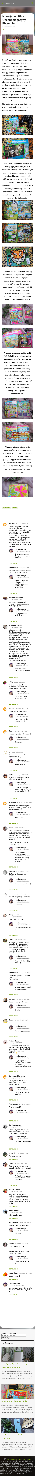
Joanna (11, 1020)
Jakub (11, 731)
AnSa (11, 827)
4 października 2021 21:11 (23, 881)
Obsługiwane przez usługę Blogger (18, 1459)
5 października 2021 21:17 (23, 1173)
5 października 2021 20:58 (23, 1058)
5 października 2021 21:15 (23, 1138)
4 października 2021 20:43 (23, 762)
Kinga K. (12, 1153)
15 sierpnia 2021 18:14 (16, 916)
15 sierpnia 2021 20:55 (23, 999)
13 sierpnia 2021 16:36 (16, 599)
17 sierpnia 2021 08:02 (16, 1191)
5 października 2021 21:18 (23, 1230)
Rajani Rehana (14, 1210)
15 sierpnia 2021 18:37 (20, 939)
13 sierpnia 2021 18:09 (16, 627)
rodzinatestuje (20, 549)
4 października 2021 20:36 (23, 611)
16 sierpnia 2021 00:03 (16, 1042)
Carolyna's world (15, 1125)
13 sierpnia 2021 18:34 (20, 682)
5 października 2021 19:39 (23, 716)
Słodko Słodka (14, 1189)
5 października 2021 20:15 (23, 849)
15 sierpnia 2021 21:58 (21, 1020)
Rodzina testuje (9, 3)
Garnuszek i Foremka (17, 1076)
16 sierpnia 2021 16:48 (22, 1153)
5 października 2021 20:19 (23, 984)
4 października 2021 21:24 (23, 924)
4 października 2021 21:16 (23, 902)
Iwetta (11, 1243)
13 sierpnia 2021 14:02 (21, 524)
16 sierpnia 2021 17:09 (20, 1163)
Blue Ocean (6, 508)
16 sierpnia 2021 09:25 (25, 1104)
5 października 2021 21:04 (23, 1089)
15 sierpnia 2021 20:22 (25, 972)
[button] (3, 30)
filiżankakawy (14, 1041)
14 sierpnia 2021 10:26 (20, 731)
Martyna (12, 871)
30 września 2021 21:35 (22, 665)
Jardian (12, 524)
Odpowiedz (13, 563)
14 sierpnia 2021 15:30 (22, 774)
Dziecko (15, 508)
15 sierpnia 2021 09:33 (20, 827)
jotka (11, 682)
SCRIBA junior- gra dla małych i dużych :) (14, 1401)
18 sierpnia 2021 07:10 (21, 1243)
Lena (11, 894)
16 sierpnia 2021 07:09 (16, 1078)
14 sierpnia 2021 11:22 (17, 752)
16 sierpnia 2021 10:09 (16, 1127)
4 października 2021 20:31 (23, 577)
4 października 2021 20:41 (23, 693)
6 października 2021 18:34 (17, 1285)
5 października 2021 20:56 (23, 1028)
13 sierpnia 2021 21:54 (21, 708)
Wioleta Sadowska (16, 597)
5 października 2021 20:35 (23, 1007)
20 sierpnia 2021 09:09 (25, 1273)
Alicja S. (12, 775)
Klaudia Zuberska (15, 625)
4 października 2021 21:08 (23, 814)
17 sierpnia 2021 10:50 (25, 1222)
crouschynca (13, 803)
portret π (12, 999)
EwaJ (11, 939)
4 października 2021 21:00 (23, 784)
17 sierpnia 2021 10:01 (16, 1212)
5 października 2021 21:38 (23, 1258)
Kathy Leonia (14, 915)
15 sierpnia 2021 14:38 (19, 894)
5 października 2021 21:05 (23, 1112)
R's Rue (11, 708)
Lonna (11, 1163)
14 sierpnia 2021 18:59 (25, 802)
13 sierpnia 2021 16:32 (25, 567)
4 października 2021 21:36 (23, 958)
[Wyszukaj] (32, 3)
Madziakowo (13, 1273)
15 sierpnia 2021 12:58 (22, 871)
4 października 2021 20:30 (23, 551)
